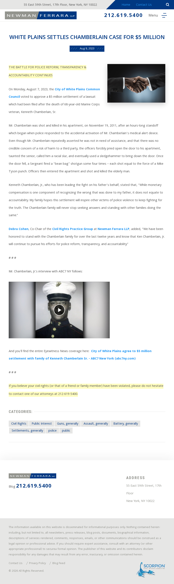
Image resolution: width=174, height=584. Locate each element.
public (66, 430)
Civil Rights (18, 424)
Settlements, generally (27, 430)
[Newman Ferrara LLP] (41, 15)
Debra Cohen (18, 229)
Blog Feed (58, 563)
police (52, 430)
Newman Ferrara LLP (113, 229)
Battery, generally (125, 424)
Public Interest (42, 424)
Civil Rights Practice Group (72, 229)
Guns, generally (67, 424)
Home (126, 5)
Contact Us (144, 5)
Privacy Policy (37, 563)
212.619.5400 (123, 15)
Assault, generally (96, 424)
